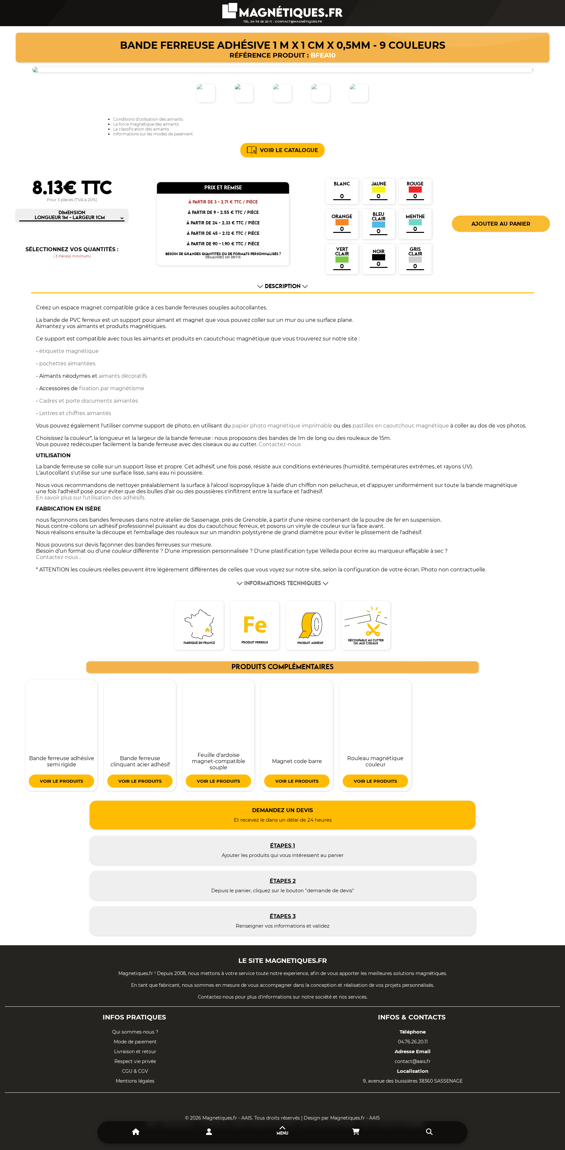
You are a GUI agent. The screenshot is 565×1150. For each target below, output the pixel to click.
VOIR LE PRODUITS (61, 781)
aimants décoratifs (123, 376)
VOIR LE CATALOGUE (289, 150)
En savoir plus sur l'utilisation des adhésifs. (91, 498)
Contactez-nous (280, 444)
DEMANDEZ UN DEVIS (223, 257)
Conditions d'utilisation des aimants (148, 119)
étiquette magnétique (69, 351)
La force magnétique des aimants (146, 124)
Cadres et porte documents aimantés (88, 401)
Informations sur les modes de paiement (153, 133)
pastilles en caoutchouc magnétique (400, 426)
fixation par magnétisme (111, 388)
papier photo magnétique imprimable (282, 426)
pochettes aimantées (67, 363)
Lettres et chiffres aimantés (75, 413)
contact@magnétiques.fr (298, 21)
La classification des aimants (141, 129)
